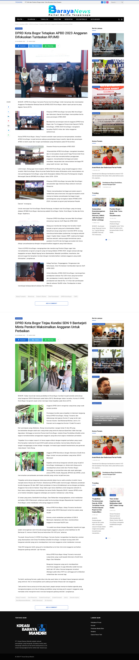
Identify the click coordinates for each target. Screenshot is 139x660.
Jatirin (66, 597)
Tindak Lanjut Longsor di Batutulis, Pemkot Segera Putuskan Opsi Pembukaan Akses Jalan (107, 418)
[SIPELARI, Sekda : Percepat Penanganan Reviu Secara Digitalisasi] (108, 124)
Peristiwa (57, 19)
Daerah (95, 205)
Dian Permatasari (54, 296)
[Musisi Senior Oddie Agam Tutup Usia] (108, 388)
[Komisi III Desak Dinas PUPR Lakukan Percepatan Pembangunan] (108, 45)
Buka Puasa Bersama (98, 324)
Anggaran (19, 28)
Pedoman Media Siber (97, 628)
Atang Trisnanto (21, 296)
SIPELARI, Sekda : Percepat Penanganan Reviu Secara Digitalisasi (108, 129)
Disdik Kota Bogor (44, 597)
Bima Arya (31, 296)
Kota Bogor (95, 19)
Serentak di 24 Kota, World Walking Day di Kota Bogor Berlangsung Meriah (107, 76)
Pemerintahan (97, 403)
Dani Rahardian (32, 597)
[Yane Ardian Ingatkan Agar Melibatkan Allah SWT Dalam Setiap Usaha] (117, 492)
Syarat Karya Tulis (96, 634)
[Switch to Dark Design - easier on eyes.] (119, 19)
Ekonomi (112, 495)
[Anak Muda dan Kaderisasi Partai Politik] (108, 155)
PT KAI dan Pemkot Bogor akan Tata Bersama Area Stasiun (43, 2)
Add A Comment (51, 303)
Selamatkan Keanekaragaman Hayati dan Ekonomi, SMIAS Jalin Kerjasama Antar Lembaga (98, 214)
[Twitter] (8, 111)
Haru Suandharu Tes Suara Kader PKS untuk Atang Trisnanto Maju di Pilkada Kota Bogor (108, 102)
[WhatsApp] (8, 135)
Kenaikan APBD (24, 24)
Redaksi (93, 631)
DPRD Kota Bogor (66, 296)
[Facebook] (8, 107)
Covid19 (95, 495)
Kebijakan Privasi (96, 622)
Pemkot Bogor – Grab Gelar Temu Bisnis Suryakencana (116, 212)
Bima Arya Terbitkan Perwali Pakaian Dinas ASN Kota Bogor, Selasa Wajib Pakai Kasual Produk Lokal (107, 366)
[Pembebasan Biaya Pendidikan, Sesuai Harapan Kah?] (96, 184)
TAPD (75, 296)
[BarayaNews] (69, 10)
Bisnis (112, 205)
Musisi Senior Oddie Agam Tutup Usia (108, 394)
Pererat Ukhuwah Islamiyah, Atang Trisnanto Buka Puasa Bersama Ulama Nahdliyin (108, 339)
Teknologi (44, 19)
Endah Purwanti (57, 597)
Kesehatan (69, 19)
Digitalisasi (96, 113)
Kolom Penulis (81, 19)
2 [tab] (108, 240)
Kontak (93, 625)
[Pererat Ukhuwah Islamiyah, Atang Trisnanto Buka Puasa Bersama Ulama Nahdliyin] (108, 335)
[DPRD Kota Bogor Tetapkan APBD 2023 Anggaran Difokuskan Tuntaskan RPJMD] (51, 74)
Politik (19, 19)
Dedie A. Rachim (41, 296)
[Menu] (121, 19)
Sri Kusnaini (48, 600)
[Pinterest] (8, 121)
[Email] (8, 125)
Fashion (95, 350)
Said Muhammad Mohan (23, 600)
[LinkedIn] (8, 116)
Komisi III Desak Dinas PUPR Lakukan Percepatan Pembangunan (107, 50)
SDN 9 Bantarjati (37, 600)
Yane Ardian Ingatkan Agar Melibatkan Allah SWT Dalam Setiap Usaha (116, 503)
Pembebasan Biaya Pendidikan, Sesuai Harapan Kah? (112, 183)
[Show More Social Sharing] (58, 46)
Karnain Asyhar (74, 597)
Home (16, 24)
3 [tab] (110, 240)
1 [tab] (106, 240)
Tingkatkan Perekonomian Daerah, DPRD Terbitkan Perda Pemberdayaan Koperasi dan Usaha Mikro (98, 505)
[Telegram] (8, 130)
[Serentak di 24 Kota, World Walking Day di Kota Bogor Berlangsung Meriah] (108, 71)
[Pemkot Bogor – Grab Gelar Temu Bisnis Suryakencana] (117, 202)
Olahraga (31, 19)
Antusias (95, 60)
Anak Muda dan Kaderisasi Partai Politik (106, 167)
